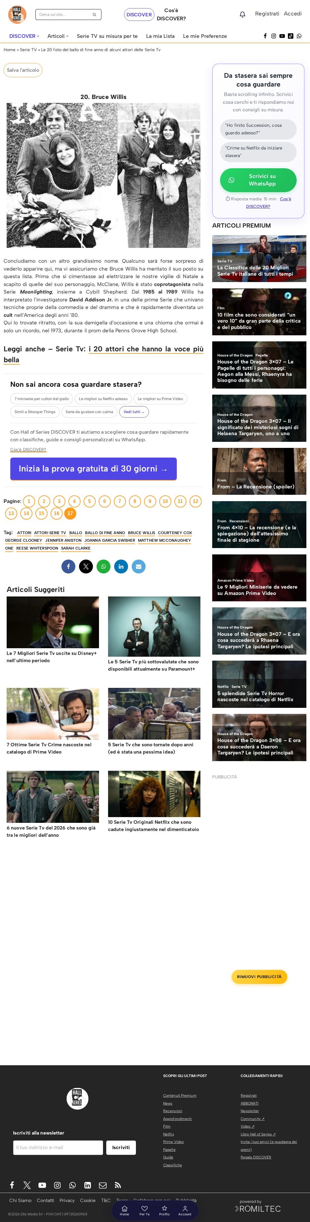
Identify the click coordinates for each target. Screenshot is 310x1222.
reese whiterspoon (37, 548)
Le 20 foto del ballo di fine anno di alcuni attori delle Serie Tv (101, 49)
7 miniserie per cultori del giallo (42, 398)
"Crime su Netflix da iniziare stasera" (253, 152)
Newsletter (250, 1111)
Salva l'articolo (23, 70)
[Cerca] (94, 14)
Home (9, 49)
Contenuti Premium (179, 1095)
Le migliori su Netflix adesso (103, 398)
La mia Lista (160, 36)
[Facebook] (265, 36)
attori (24, 533)
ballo (75, 533)
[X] (86, 566)
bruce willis (141, 533)
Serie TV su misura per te (107, 36)
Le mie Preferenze (205, 36)
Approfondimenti (177, 1119)
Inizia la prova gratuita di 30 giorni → (93, 468)
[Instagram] (273, 36)
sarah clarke (76, 548)
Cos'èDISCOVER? (171, 14)
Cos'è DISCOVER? (28, 449)
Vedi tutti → (134, 411)
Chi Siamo (20, 1200)
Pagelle (169, 1150)
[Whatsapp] (299, 36)
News (167, 1103)
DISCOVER (139, 15)
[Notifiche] (242, 14)
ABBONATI (250, 1103)
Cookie (88, 1200)
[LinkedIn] (121, 566)
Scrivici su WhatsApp (262, 180)
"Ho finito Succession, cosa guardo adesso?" (253, 129)
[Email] (139, 566)
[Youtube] (42, 1185)
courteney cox (175, 533)
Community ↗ (253, 1119)
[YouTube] (282, 36)
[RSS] (118, 1185)
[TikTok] (290, 36)
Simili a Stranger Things (35, 411)
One (9, 548)
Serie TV (28, 49)
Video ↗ (248, 1126)
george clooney (23, 540)
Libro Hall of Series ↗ (258, 1134)
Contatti (45, 1200)
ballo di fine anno (105, 533)
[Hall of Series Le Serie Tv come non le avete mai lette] (17, 14)
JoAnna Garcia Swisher (109, 540)
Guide (168, 1157)
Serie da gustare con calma (89, 411)
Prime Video (173, 1142)
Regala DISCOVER (256, 1157)
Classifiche (172, 1165)
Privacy (67, 1200)
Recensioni (172, 1111)
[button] (38, 36)
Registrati (267, 13)
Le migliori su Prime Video (160, 398)
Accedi (293, 13)
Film (166, 1126)
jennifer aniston (63, 540)
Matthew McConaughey (164, 540)
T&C (106, 1200)
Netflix (168, 1134)
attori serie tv (50, 533)
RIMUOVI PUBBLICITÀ (259, 976)
